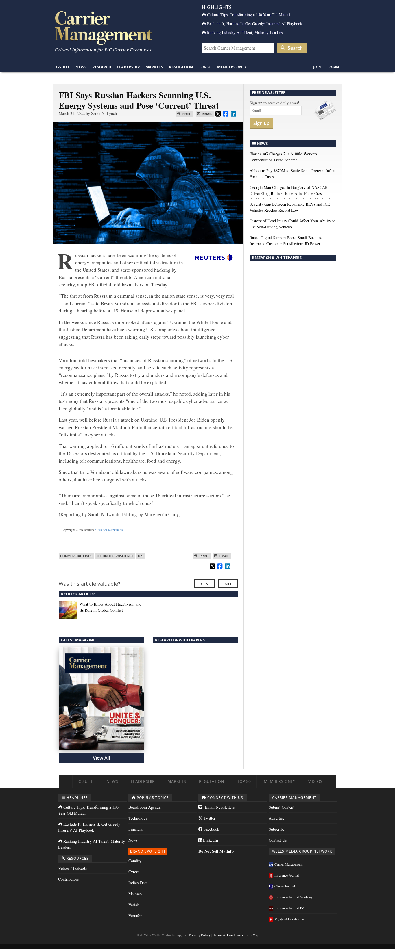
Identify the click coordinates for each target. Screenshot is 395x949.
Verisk (133, 904)
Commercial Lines (76, 556)
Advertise (276, 818)
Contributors (68, 879)
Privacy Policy (200, 935)
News (80, 67)
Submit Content (281, 807)
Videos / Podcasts (72, 868)
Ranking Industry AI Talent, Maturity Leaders (245, 32)
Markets (154, 67)
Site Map (252, 935)
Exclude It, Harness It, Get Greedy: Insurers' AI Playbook (254, 23)
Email (207, 114)
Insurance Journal (286, 875)
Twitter (208, 818)
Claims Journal (284, 886)
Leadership (128, 67)
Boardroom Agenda (144, 807)
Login (333, 67)
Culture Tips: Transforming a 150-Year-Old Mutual (248, 14)
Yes (204, 584)
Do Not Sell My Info (216, 851)
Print (187, 114)
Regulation (181, 67)
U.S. (141, 556)
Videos (315, 781)
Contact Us (278, 840)
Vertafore (135, 915)
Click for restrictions (109, 529)
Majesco (135, 893)
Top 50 (205, 67)
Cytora (133, 871)
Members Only (232, 67)
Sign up (261, 123)
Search (295, 48)
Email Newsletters (219, 807)
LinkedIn (210, 840)
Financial (135, 829)
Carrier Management (288, 864)
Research (101, 67)
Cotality (134, 861)
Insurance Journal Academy (293, 897)
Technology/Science (115, 556)
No (227, 584)
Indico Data (137, 882)
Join (317, 67)
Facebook (210, 829)
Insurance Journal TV (289, 908)
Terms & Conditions (228, 935)
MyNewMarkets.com (289, 919)
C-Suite (63, 67)
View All (101, 758)
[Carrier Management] (123, 28)
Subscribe (277, 829)
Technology (137, 818)
